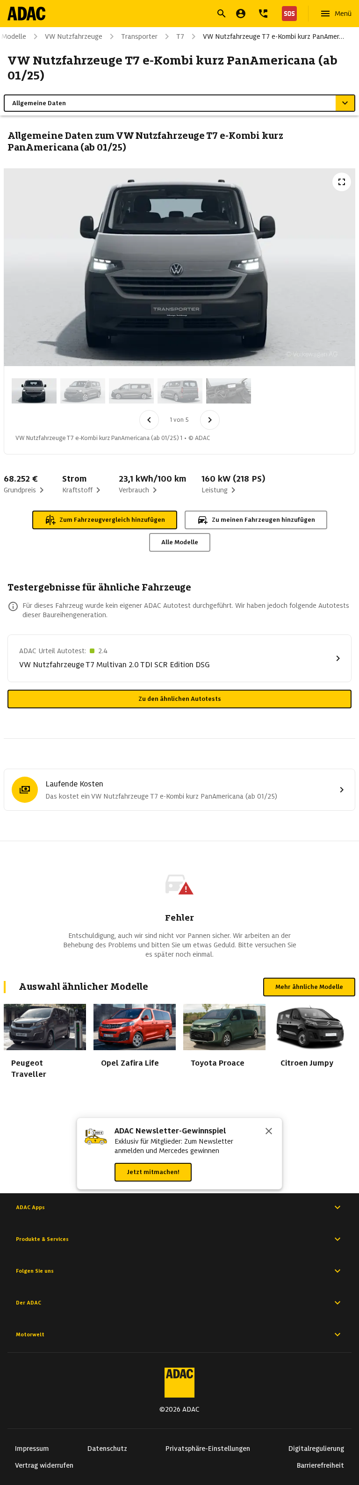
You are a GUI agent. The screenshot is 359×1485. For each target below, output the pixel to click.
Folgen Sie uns (35, 1271)
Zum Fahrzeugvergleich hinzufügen (112, 520)
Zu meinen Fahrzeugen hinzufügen (263, 520)
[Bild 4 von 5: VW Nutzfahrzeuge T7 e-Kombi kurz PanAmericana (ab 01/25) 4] (180, 390)
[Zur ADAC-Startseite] (26, 13)
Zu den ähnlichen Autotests (179, 699)
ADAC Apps (30, 1207)
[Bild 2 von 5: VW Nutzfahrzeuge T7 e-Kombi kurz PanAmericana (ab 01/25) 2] (82, 390)
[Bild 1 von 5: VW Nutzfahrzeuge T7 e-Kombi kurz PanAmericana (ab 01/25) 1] (34, 390)
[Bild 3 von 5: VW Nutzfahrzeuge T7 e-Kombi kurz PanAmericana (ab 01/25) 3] (131, 390)
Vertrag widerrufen (44, 1465)
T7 (180, 36)
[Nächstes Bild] (210, 420)
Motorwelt (30, 1334)
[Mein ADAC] (240, 13)
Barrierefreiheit (320, 1465)
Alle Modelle (179, 542)
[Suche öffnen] (221, 13)
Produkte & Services (42, 1239)
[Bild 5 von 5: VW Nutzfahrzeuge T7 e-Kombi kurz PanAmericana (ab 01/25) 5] (228, 390)
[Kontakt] (263, 13)
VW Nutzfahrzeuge (73, 36)
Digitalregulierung (316, 1448)
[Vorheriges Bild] (149, 420)
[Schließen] (268, 1132)
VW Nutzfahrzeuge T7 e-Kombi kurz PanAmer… (273, 36)
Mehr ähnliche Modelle (309, 987)
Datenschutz (107, 1448)
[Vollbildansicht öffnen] (342, 182)
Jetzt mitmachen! (153, 1172)
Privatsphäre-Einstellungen (207, 1448)
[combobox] (168, 15)
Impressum (32, 1448)
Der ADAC (28, 1302)
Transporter (139, 36)
